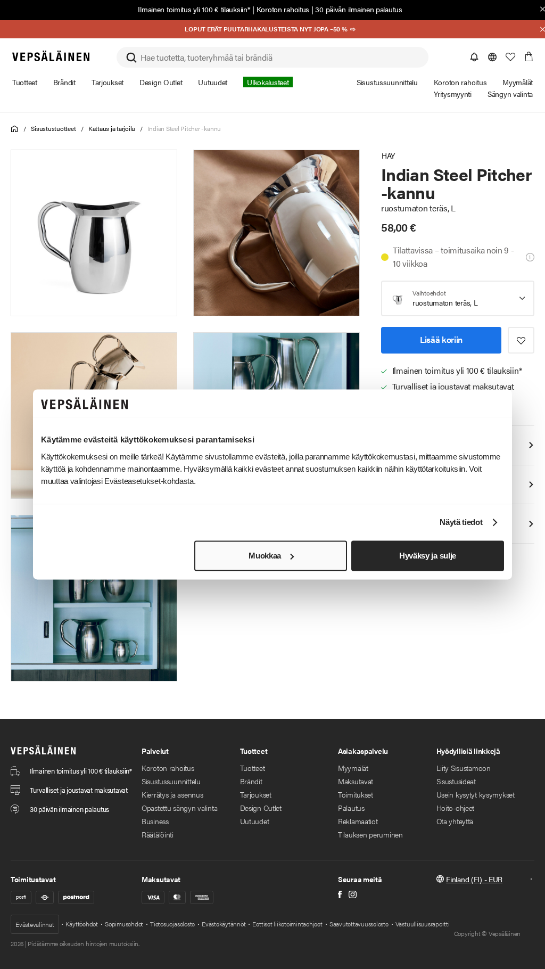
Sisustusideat (456, 781)
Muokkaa (265, 555)
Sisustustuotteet (53, 128)
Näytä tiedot (461, 522)
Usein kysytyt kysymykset (475, 794)
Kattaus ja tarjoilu (111, 128)
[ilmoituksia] (474, 57)
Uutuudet (254, 821)
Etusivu (15, 129)
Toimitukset (355, 794)
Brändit (251, 781)
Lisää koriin (441, 339)
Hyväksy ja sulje (427, 555)
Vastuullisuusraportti (422, 924)
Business (155, 821)
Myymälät (353, 767)
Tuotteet (252, 767)
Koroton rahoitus (283, 9)
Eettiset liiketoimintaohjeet (287, 924)
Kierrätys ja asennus (172, 794)
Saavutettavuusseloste (359, 924)
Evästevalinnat (34, 924)
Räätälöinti (158, 834)
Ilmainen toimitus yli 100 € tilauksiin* (194, 9)
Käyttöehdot (81, 924)
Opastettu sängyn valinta (179, 807)
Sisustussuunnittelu (171, 781)
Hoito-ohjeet (455, 807)
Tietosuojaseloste (172, 924)
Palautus (351, 807)
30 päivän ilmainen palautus (358, 9)
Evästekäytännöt (223, 924)
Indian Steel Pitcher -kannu (184, 128)
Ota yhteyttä (455, 821)
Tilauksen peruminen (370, 834)
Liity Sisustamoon (463, 767)
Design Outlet (261, 807)
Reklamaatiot (358, 821)
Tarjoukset (255, 794)
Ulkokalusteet (267, 82)
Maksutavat (355, 781)
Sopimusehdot (124, 924)
